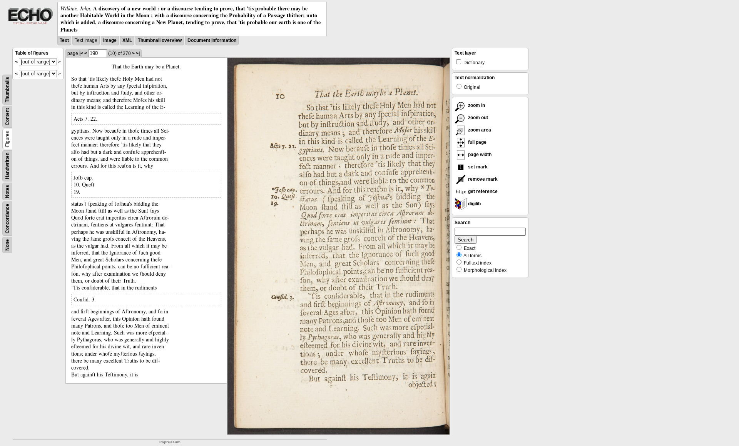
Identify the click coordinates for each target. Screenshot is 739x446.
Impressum (170, 442)
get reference (482, 191)
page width (479, 154)
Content (7, 116)
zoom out (477, 117)
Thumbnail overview (160, 40)
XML (127, 40)
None (7, 245)
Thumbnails (7, 89)
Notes (7, 191)
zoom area (479, 130)
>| (138, 53)
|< (81, 53)
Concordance (7, 218)
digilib (474, 203)
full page (477, 142)
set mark (477, 167)
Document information (211, 40)
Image (110, 40)
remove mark (482, 179)
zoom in (476, 105)
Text (64, 40)
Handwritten (7, 166)
